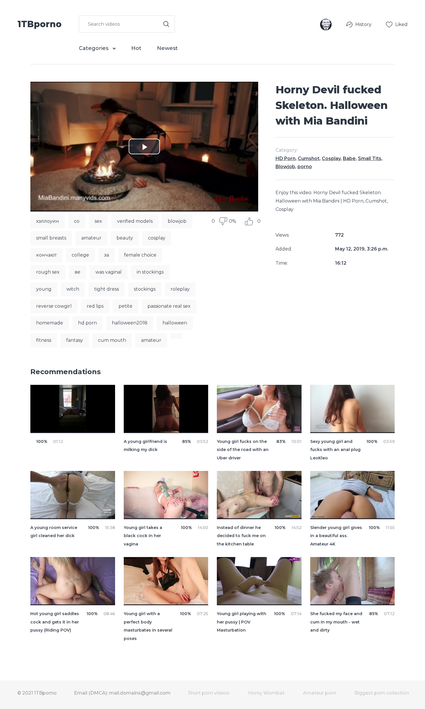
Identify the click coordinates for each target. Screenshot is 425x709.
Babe (349, 158)
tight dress (106, 289)
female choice (140, 255)
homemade (49, 323)
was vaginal (108, 272)
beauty (125, 238)
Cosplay (331, 158)
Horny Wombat (266, 693)
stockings (145, 289)
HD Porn (285, 158)
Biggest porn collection (381, 693)
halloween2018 (129, 323)
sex (98, 221)
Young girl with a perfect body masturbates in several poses (148, 626)
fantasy (74, 340)
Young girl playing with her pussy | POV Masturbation (241, 622)
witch (72, 289)
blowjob (177, 221)
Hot (136, 48)
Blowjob (285, 166)
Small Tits (369, 158)
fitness (43, 340)
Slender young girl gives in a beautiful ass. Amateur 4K (336, 536)
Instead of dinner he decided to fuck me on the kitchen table (241, 536)
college (80, 255)
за (106, 255)
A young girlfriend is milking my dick (145, 445)
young (43, 289)
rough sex (48, 272)
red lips (95, 306)
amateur (91, 238)
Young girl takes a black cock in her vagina (143, 536)
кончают (46, 255)
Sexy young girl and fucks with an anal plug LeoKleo (335, 450)
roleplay (180, 289)
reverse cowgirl (54, 306)
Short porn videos (209, 693)
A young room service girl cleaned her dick (53, 532)
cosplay (156, 238)
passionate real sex (169, 306)
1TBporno (39, 24)
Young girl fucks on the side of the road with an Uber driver (243, 450)
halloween (174, 323)
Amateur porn (319, 693)
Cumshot (308, 158)
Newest (167, 48)
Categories (94, 48)
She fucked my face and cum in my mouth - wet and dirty (336, 622)
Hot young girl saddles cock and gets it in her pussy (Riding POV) (54, 622)
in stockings (150, 272)
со (77, 221)
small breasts (51, 238)
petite (125, 306)
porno (305, 166)
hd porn (87, 323)
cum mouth (112, 340)
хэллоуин (47, 221)
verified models (135, 221)
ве (77, 272)
